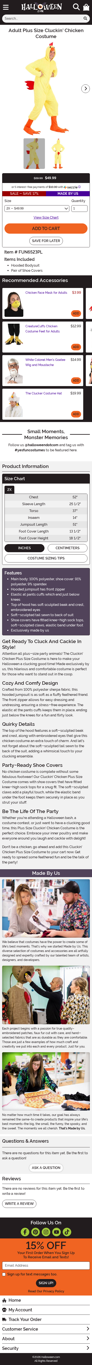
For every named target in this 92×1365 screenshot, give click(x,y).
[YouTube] (56, 1232)
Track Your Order (25, 1319)
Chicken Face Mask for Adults (46, 292)
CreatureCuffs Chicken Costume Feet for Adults (42, 329)
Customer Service (20, 1329)
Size (7, 201)
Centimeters (68, 548)
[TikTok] (67, 1232)
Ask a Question (46, 1168)
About (8, 1338)
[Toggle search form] (76, 7)
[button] (86, 7)
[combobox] (41, 19)
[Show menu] (6, 7)
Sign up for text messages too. (32, 1274)
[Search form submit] (85, 19)
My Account (20, 1309)
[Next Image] (85, 88)
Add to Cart (46, 228)
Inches (24, 548)
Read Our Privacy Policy (46, 1291)
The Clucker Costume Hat (43, 393)
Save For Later (46, 241)
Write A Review (19, 1204)
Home (15, 1300)
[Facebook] (25, 1232)
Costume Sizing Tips (46, 558)
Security (10, 1348)
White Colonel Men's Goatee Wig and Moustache (45, 362)
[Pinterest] (35, 1232)
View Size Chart (46, 217)
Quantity (78, 201)
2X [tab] (9, 490)
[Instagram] (46, 1232)
